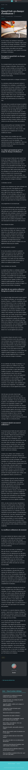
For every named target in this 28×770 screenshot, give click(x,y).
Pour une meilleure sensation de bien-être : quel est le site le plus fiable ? (14, 753)
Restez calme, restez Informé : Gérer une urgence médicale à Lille (12, 723)
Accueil (2, 4)
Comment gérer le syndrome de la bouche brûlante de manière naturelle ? (12, 696)
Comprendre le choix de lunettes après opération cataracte (12, 709)
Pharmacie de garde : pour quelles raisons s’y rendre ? (13, 727)
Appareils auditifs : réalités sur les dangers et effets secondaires (13, 704)
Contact (18, 763)
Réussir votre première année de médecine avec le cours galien (14, 732)
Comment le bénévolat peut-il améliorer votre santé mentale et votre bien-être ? (13, 745)
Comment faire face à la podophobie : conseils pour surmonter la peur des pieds (13, 719)
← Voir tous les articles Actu (8, 680)
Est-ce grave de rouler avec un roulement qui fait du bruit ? (13, 740)
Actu (6, 4)
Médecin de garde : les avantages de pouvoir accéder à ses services (13, 700)
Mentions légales (11, 763)
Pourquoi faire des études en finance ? (11, 715)
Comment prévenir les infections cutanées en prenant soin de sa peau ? (13, 749)
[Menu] (16, 1)
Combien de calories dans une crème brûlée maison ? (13, 736)
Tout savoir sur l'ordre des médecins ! (11, 712)
